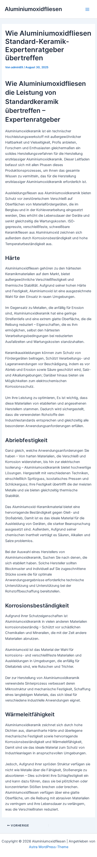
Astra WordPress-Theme (48, 847)
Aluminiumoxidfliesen (33, 9)
